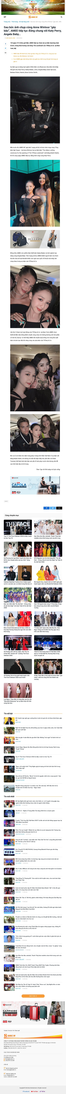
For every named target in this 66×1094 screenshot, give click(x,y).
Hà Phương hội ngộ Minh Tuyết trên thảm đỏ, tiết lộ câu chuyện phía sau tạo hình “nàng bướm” (18, 560)
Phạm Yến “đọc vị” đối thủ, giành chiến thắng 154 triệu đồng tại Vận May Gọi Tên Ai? (38, 898)
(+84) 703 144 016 (21, 1048)
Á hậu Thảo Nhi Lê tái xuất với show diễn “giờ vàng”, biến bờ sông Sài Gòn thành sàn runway (48, 677)
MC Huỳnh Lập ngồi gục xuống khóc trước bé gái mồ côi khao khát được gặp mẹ (38, 719)
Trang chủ (7, 22)
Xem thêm (32, 996)
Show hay (18, 722)
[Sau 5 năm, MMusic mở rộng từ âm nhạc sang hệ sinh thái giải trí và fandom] (9, 871)
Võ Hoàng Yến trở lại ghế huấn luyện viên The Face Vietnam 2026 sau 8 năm (16, 676)
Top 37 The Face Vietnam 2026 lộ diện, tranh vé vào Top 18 (18, 537)
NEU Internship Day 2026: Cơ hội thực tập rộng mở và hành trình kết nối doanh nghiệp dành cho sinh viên (37, 860)
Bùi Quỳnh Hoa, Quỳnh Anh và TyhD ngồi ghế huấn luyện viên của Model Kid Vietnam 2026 (48, 583)
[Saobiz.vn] (33, 17)
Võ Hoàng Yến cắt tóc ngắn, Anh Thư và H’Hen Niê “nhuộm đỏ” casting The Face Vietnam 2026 (16, 653)
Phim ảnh (17, 940)
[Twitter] (5, 48)
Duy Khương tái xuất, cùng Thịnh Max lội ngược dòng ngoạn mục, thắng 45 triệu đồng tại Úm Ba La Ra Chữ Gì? (37, 927)
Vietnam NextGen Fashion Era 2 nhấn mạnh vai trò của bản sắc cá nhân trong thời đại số (18, 583)
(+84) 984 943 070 (12, 1048)
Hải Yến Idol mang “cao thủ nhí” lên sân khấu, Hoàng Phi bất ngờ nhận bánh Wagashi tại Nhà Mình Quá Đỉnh (38, 908)
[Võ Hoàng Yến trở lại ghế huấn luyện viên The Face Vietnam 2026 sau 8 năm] (18, 666)
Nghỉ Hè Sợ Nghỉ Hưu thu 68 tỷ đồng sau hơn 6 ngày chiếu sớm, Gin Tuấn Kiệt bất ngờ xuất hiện (38, 728)
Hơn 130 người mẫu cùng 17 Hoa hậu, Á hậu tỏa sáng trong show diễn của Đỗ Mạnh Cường (48, 606)
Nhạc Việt (18, 853)
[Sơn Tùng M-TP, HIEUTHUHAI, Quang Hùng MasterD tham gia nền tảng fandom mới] (9, 852)
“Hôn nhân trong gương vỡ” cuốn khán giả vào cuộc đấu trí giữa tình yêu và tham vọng (38, 937)
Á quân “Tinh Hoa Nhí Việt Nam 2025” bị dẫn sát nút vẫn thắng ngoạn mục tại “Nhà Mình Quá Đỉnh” (38, 821)
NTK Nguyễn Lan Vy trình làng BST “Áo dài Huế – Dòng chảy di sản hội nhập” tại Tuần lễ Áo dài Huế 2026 (48, 560)
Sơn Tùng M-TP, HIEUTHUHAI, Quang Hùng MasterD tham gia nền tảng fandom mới (36, 850)
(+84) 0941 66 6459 (9, 1060)
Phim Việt (17, 731)
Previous (3, 7)
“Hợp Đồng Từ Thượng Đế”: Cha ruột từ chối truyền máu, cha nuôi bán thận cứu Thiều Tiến (38, 879)
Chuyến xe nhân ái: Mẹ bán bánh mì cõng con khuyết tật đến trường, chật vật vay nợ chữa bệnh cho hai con (38, 918)
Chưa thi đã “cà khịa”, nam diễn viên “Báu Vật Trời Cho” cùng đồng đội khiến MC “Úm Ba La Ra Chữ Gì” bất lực (38, 840)
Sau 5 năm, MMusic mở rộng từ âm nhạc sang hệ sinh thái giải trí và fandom (38, 868)
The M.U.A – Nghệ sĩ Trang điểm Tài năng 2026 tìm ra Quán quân (35, 811)
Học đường (18, 863)
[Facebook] (5, 44)
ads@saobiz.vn (10, 1075)
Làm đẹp (17, 813)
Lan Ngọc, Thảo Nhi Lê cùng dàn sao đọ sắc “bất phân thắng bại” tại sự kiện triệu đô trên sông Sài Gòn (18, 701)
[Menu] (5, 17)
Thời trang (15, 22)
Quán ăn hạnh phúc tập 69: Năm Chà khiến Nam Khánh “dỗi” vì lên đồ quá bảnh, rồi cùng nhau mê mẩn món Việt (37, 889)
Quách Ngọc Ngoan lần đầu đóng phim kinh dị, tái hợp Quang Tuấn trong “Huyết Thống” (37, 748)
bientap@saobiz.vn (9, 1059)
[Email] (5, 52)
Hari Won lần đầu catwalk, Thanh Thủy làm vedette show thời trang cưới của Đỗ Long (47, 537)
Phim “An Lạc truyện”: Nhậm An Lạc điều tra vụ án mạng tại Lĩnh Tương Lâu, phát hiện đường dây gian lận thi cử (38, 831)
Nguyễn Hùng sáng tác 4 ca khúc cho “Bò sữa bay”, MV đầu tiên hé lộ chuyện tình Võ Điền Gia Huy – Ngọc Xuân (36, 786)
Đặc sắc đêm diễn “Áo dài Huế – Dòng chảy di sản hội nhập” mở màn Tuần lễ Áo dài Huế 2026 (17, 606)
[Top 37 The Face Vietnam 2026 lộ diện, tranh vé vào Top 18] (18, 527)
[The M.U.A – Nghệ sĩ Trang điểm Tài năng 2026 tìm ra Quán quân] (9, 813)
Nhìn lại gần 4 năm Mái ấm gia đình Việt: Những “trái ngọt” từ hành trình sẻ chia (37, 738)
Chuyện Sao (18, 770)
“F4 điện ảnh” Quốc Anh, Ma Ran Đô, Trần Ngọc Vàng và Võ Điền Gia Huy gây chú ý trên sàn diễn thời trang (47, 629)
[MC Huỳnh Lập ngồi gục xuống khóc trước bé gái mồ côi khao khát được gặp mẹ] (9, 721)
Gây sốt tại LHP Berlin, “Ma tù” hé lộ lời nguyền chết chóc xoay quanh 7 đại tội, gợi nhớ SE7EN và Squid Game (38, 777)
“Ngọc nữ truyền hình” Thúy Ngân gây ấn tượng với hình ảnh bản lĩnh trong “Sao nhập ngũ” (37, 767)
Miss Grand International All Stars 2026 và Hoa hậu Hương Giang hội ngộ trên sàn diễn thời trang (17, 629)
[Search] (61, 17)
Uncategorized (19, 950)
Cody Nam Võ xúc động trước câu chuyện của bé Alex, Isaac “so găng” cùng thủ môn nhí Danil (38, 946)
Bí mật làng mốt (24, 22)
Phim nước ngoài (19, 780)
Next (62, 7)
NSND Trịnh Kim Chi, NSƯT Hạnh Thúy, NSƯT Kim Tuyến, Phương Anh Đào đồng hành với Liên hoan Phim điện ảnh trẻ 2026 (37, 966)
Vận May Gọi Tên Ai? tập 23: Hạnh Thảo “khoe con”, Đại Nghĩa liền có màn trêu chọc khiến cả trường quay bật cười (37, 985)
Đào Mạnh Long (10, 38)
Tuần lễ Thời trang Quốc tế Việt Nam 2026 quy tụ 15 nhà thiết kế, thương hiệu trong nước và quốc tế (47, 653)
